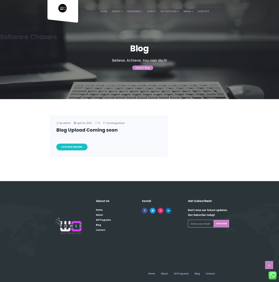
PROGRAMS (133, 11)
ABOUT (116, 11)
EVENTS (151, 11)
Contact (100, 229)
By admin (65, 123)
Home (139, 67)
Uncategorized (115, 123)
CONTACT (203, 11)
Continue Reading (72, 147)
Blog (98, 224)
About (99, 214)
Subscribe (221, 223)
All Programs (103, 219)
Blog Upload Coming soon (87, 130)
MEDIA (187, 11)
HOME (103, 11)
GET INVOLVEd (168, 11)
